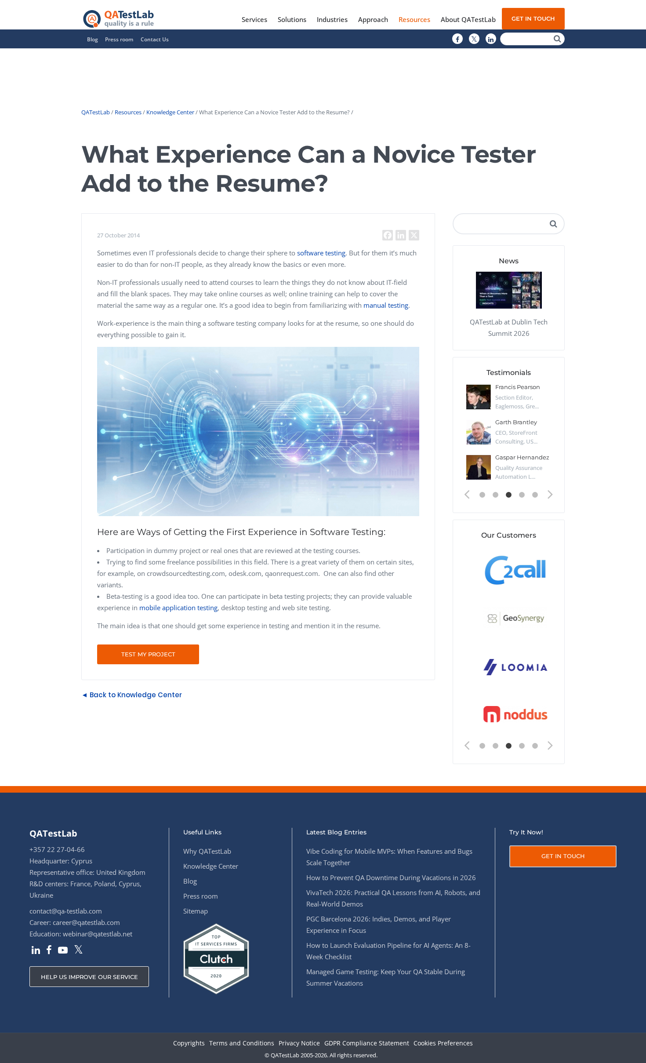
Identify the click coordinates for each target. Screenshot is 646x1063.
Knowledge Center (170, 112)
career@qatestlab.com (86, 922)
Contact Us (155, 39)
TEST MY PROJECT (148, 654)
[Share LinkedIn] (401, 235)
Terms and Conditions (241, 1043)
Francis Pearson (517, 386)
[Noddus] (509, 714)
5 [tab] (535, 495)
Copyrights (189, 1043)
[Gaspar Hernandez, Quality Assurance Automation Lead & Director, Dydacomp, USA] (478, 467)
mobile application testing (178, 607)
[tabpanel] (508, 435)
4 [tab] (522, 495)
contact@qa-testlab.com (65, 910)
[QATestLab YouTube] (63, 951)
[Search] (557, 39)
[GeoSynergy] (509, 617)
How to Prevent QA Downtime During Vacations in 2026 (391, 877)
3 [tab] (508, 495)
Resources (128, 112)
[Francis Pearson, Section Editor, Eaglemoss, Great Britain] (478, 397)
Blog (92, 39)
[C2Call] (509, 569)
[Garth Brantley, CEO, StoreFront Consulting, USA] (478, 432)
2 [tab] (495, 495)
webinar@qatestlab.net (97, 933)
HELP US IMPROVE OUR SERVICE (89, 976)
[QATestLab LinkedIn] (491, 39)
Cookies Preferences (443, 1043)
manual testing (385, 305)
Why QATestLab (207, 851)
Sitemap (195, 910)
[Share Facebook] (387, 235)
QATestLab (95, 112)
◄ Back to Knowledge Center (131, 694)
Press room (119, 39)
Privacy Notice (299, 1043)
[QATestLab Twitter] (474, 39)
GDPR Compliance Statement (366, 1043)
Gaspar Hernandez (522, 457)
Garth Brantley (516, 422)
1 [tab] (482, 495)
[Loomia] (509, 666)
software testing (321, 252)
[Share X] (414, 235)
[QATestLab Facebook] (457, 39)
